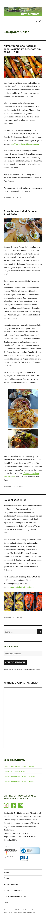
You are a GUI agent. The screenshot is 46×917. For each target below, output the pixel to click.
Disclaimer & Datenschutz (15, 896)
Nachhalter (7, 197)
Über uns (8, 878)
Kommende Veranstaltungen (21, 682)
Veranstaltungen (11, 884)
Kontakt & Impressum (13, 890)
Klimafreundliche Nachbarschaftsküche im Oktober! (19, 781)
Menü (38, 21)
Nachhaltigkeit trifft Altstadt (13, 910)
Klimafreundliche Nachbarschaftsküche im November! (19, 776)
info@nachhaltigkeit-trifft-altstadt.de (25, 143)
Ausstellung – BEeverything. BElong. (15, 771)
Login (6, 902)
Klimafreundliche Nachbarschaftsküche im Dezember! (19, 766)
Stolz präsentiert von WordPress (24, 912)
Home (6, 872)
